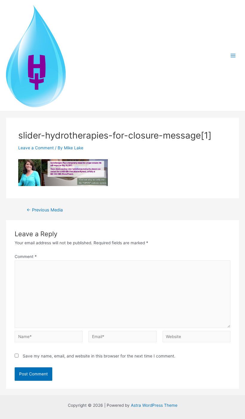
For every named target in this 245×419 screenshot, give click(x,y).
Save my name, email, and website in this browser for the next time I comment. (99, 356)
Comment (26, 256)
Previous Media (45, 210)
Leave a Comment (36, 147)
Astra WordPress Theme (154, 405)
